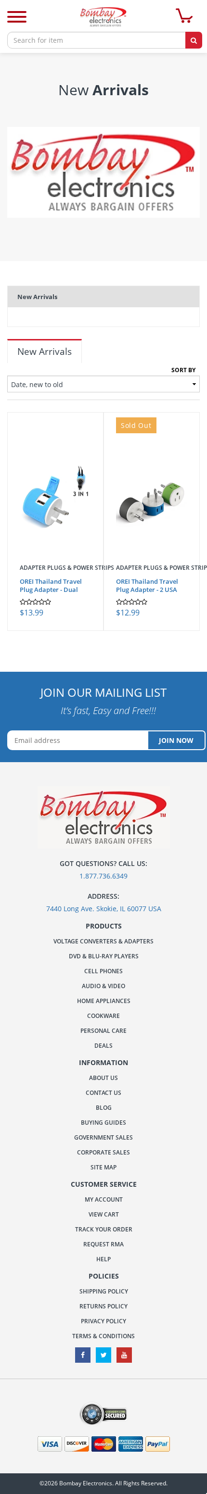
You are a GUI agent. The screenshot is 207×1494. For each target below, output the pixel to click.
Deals (103, 1046)
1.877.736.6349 (103, 875)
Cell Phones (103, 971)
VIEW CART (104, 1214)
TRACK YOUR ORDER (103, 1229)
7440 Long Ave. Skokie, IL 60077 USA (103, 908)
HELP (103, 1259)
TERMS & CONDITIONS (103, 1336)
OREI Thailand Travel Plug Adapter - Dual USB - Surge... (51, 589)
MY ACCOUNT (104, 1199)
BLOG (104, 1108)
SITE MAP (103, 1167)
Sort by (183, 370)
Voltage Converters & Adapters (103, 941)
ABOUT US (103, 1078)
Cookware (103, 1016)
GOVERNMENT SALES (103, 1137)
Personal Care (103, 1031)
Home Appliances (103, 1001)
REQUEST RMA (103, 1244)
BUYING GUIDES (103, 1122)
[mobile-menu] (16, 18)
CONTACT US (103, 1093)
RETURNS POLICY (103, 1306)
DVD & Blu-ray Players (104, 956)
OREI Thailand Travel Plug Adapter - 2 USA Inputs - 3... (147, 589)
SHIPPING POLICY (103, 1291)
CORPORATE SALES (103, 1152)
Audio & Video (103, 986)
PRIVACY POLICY (103, 1321)
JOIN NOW (176, 740)
